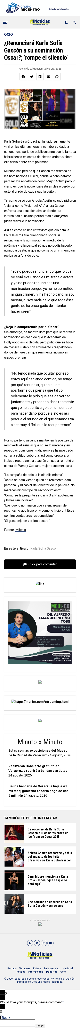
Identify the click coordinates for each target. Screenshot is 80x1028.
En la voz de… (52, 968)
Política (20, 971)
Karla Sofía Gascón (43, 548)
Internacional (35, 971)
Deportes (51, 971)
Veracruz (24, 968)
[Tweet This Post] (31, 76)
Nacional (68, 968)
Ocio (63, 971)
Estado (37, 968)
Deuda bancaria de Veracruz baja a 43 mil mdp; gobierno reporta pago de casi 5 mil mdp (38, 790)
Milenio (20, 530)
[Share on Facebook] (23, 76)
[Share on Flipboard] (40, 76)
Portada (11, 968)
